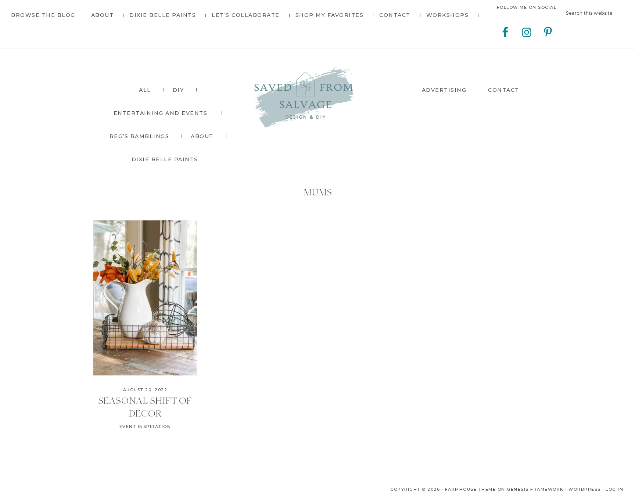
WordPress (584, 489)
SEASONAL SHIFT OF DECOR (145, 406)
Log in (614, 489)
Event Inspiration (145, 426)
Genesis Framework (535, 489)
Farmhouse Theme (470, 489)
